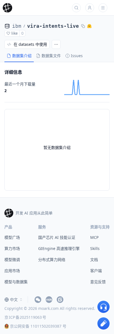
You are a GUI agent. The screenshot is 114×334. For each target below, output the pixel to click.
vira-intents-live (53, 26)
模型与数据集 (16, 281)
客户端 (96, 270)
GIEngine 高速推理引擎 (59, 248)
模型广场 (12, 237)
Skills (95, 248)
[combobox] (13, 299)
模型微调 (12, 259)
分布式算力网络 (51, 259)
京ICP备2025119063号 (25, 317)
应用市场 (12, 270)
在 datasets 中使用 (30, 44)
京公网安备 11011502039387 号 (38, 326)
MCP (94, 237)
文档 (94, 259)
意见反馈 (98, 281)
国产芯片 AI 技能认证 (56, 237)
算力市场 (12, 248)
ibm (16, 26)
